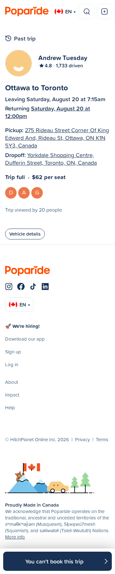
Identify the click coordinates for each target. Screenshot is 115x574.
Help (10, 407)
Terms (102, 439)
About (11, 382)
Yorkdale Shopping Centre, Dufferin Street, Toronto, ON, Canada (51, 159)
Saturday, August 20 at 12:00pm (47, 112)
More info (15, 536)
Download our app (25, 339)
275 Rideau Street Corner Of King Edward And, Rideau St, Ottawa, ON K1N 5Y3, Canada (57, 137)
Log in (11, 364)
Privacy (82, 439)
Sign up (13, 351)
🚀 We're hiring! (22, 326)
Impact (12, 394)
